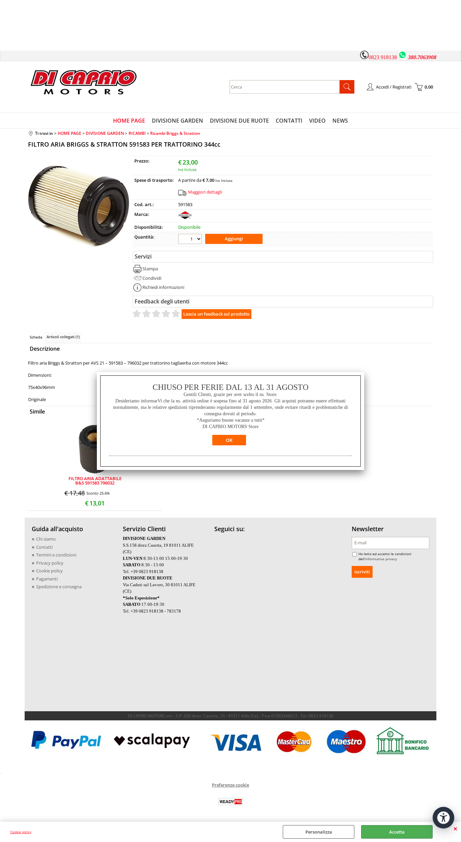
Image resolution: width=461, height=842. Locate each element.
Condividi (151, 278)
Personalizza (318, 832)
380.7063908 (422, 57)
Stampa (150, 269)
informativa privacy (381, 558)
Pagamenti (47, 579)
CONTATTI (289, 120)
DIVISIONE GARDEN (177, 120)
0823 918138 (383, 57)
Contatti (44, 547)
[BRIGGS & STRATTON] (185, 217)
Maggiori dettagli (205, 192)
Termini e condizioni (56, 555)
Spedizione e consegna (59, 587)
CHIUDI (455, 828)
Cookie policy (20, 831)
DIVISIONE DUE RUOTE (239, 120)
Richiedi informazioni (163, 287)
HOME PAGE (129, 120)
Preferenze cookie (230, 785)
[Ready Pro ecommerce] (230, 801)
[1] (191, 240)
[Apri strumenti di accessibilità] (443, 817)
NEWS (340, 120)
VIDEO (317, 120)
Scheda (36, 337)
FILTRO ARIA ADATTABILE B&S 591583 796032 (95, 480)
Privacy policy (49, 563)
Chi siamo (46, 539)
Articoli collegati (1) (63, 336)
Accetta (397, 832)
